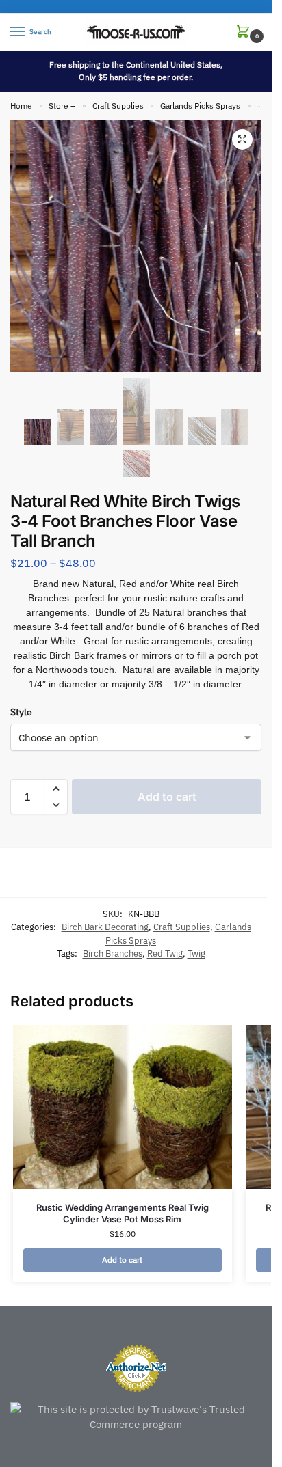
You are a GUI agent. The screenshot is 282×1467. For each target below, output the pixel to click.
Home (21, 105)
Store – (62, 105)
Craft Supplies (118, 105)
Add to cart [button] (122, 1260)
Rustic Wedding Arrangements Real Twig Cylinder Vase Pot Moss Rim (122, 1213)
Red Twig (165, 953)
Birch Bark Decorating (105, 927)
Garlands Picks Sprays (200, 105)
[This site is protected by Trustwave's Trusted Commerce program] (135, 1417)
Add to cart (167, 797)
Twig (196, 953)
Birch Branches (112, 953)
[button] (245, 32)
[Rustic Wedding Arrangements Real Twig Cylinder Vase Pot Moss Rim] (122, 1107)
